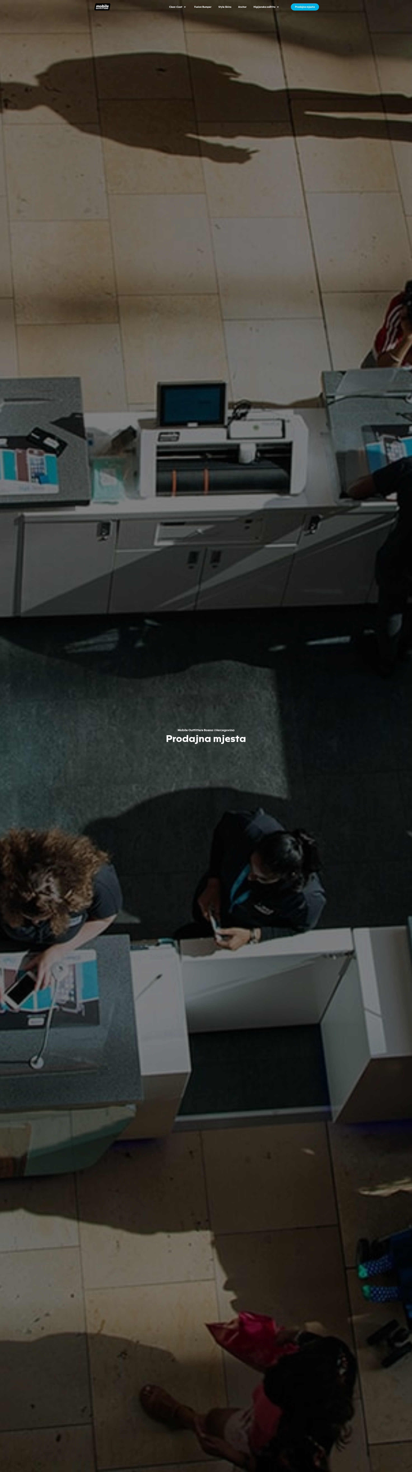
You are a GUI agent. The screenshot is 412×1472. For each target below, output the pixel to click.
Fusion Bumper (202, 7)
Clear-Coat (175, 7)
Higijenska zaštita (264, 7)
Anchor (242, 7)
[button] (305, 6)
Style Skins (224, 7)
